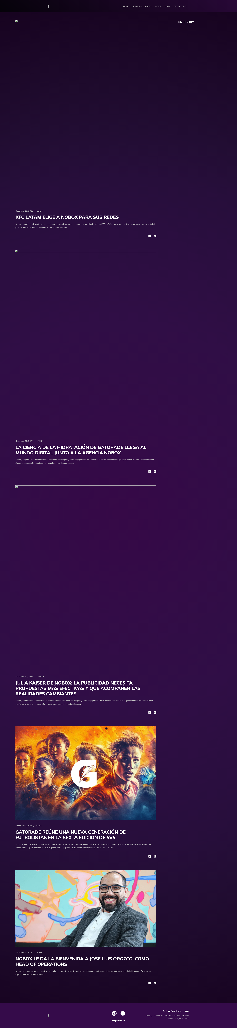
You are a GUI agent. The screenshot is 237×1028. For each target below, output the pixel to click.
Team (167, 6)
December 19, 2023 (24, 211)
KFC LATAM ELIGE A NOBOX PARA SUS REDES (67, 217)
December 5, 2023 (23, 952)
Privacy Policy (183, 1011)
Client (40, 211)
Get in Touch (180, 6)
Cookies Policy (169, 1011)
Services (136, 6)
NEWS (158, 6)
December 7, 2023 (23, 825)
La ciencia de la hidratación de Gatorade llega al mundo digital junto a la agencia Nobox (80, 450)
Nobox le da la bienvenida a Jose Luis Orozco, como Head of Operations (82, 961)
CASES (148, 6)
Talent (40, 676)
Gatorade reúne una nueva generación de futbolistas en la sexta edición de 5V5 (70, 834)
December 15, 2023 (24, 441)
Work (40, 441)
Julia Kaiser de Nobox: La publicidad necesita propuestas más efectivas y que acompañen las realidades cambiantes (77, 688)
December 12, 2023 (24, 676)
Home (126, 6)
